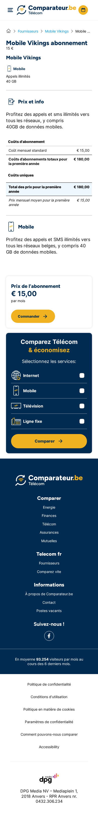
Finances (49, 515)
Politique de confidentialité (49, 684)
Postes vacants (49, 610)
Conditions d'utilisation (49, 697)
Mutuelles (49, 541)
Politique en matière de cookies (49, 709)
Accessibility (49, 747)
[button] (83, 10)
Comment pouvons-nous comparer (49, 734)
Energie (49, 507)
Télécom (49, 524)
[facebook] (49, 636)
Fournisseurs (49, 563)
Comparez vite (49, 571)
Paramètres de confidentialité (49, 722)
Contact (49, 602)
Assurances (49, 532)
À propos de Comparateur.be (49, 594)
